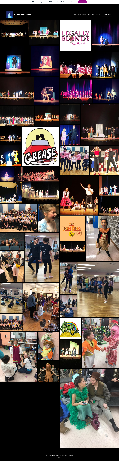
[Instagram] (97, 14)
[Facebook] (99, 14)
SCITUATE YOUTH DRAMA (22, 14)
